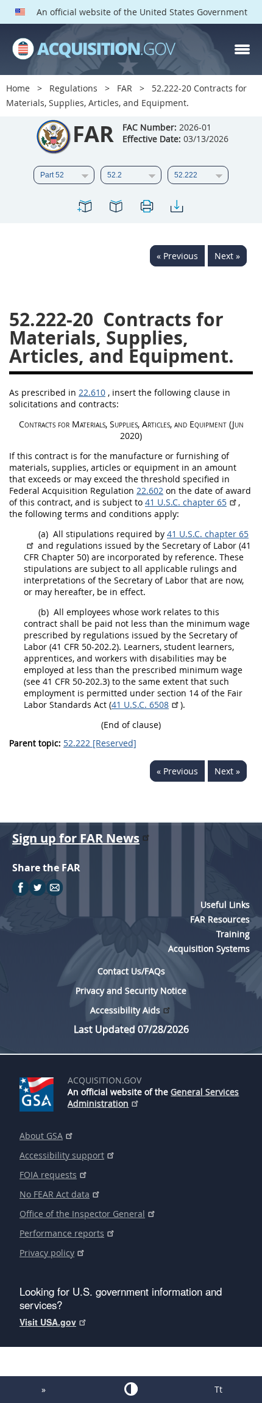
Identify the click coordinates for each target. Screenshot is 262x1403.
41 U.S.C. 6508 (140, 704)
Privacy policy (46, 1252)
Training (233, 934)
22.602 (149, 490)
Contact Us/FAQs (131, 971)
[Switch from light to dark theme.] (130, 1389)
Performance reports (61, 1233)
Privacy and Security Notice (131, 990)
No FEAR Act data (54, 1194)
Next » (227, 256)
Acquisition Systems (209, 948)
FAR (124, 88)
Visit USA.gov (47, 1321)
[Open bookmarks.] (116, 208)
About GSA (41, 1135)
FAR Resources (220, 919)
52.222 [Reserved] (99, 743)
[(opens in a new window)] (38, 1092)
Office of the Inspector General (82, 1213)
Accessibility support (61, 1155)
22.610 (92, 392)
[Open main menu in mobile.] (242, 49)
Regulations (73, 88)
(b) (43, 612)
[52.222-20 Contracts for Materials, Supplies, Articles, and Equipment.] (85, 208)
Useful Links (225, 904)
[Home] (93, 49)
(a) (43, 534)
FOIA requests (48, 1174)
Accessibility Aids (125, 1010)
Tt (218, 1389)
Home (18, 88)
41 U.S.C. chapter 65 (186, 502)
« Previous (177, 256)
